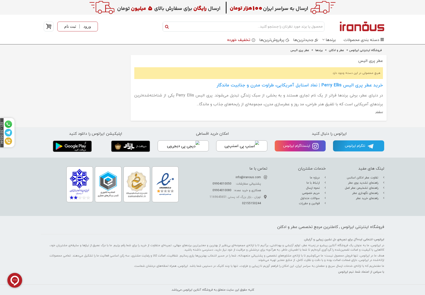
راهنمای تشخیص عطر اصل (362, 188)
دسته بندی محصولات (361, 40)
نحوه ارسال (313, 188)
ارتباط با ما (313, 183)
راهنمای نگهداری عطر (365, 193)
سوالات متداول (310, 198)
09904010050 (221, 184)
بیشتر (379, 112)
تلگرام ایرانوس (355, 146)
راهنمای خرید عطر (367, 198)
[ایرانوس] (355, 26)
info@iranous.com (248, 177)
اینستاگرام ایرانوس (297, 146)
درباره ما (315, 178)
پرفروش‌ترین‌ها (271, 40)
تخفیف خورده (238, 40)
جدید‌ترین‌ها (303, 40)
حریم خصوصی (311, 193)
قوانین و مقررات (310, 203)
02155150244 (251, 203)
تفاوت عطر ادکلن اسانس (363, 178)
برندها (331, 40)
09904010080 (221, 190)
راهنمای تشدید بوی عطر (363, 183)
